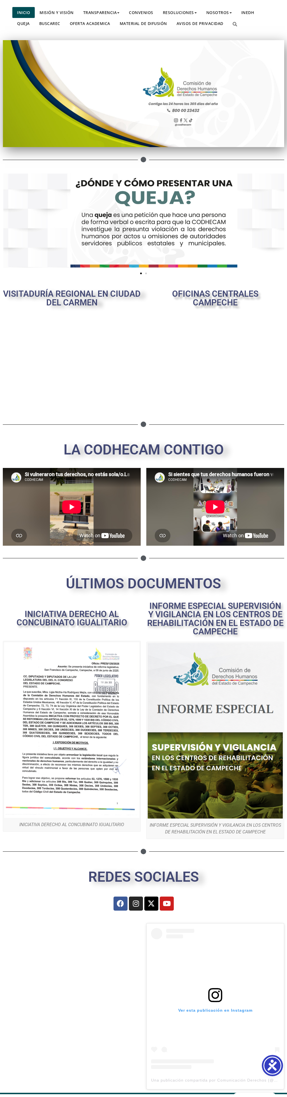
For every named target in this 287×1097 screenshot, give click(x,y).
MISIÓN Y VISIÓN (57, 12)
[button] (141, 273)
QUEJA (23, 23)
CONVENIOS (141, 12)
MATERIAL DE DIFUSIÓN (143, 23)
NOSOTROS (217, 12)
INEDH (247, 12)
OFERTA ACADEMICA (90, 23)
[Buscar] (235, 24)
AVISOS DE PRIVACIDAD (200, 23)
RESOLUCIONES (178, 12)
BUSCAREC (49, 23)
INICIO (23, 12)
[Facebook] (121, 904)
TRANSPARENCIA (100, 12)
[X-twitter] (151, 904)
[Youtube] (167, 904)
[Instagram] (136, 904)
